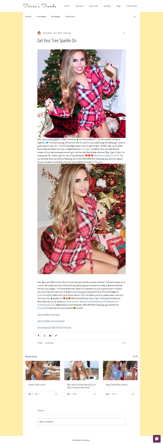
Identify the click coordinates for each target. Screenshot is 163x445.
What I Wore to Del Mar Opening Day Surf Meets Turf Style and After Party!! (81, 386)
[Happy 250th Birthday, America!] (120, 370)
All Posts (28, 16)
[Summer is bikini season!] (43, 370)
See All (135, 356)
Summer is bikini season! (36, 384)
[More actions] (124, 33)
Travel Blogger (41, 16)
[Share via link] (56, 335)
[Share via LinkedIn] (50, 335)
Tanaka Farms (70, 16)
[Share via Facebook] (38, 335)
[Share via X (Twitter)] (44, 335)
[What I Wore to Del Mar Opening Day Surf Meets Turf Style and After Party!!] (81, 370)
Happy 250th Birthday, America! (117, 384)
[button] (134, 17)
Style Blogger (55, 16)
